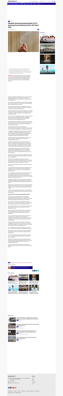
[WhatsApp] (38, 271)
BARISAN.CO (10, 75)
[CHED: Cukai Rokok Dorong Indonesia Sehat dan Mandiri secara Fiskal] (12, 339)
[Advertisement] (31, 12)
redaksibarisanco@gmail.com (14, 382)
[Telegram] (36, 271)
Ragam (33, 380)
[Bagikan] (38, 29)
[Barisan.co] (12, 1)
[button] (50, 1)
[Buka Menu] (54, 1)
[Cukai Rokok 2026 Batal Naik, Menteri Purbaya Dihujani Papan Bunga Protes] (12, 326)
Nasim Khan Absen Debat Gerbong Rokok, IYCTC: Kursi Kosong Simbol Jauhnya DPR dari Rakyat (27, 331)
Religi (33, 379)
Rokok (31, 262)
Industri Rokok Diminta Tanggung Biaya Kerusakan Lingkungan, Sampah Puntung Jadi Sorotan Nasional (27, 318)
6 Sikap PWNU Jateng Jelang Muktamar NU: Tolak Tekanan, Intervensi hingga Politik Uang (13, 282)
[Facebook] (33, 271)
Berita (9, 21)
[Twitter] (34, 271)
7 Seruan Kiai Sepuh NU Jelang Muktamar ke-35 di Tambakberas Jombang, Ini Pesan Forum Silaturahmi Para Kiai (34, 292)
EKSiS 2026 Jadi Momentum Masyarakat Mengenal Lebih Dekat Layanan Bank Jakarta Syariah (23, 292)
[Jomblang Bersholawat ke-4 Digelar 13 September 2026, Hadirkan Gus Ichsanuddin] (34, 277)
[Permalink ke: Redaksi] (9, 29)
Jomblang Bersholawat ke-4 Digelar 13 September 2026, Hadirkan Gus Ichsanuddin (34, 282)
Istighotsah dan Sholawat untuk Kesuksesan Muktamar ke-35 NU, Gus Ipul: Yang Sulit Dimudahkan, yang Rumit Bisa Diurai (13, 292)
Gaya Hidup (34, 382)
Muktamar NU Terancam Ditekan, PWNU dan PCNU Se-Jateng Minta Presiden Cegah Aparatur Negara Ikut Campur (23, 282)
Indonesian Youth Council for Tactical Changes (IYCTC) (20, 262)
